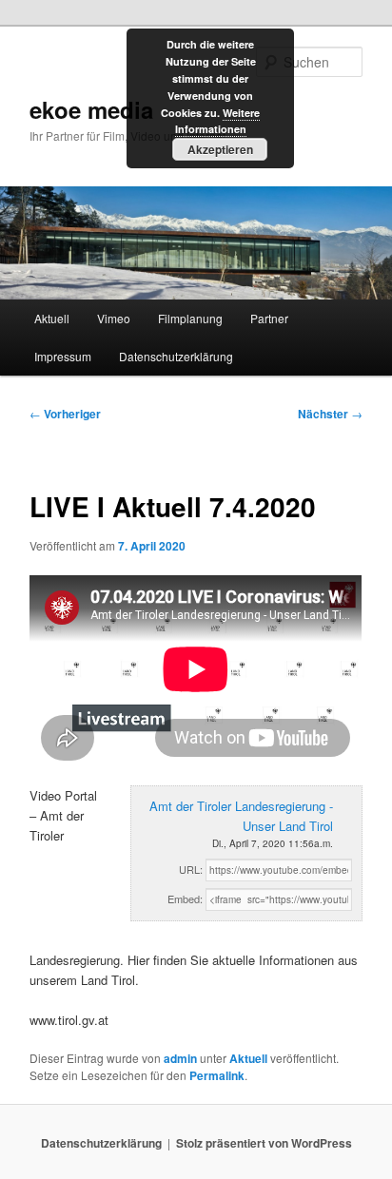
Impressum (62, 356)
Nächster (330, 413)
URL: (191, 869)
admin (180, 1058)
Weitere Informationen (218, 121)
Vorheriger (65, 413)
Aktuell (51, 318)
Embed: (185, 898)
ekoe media (91, 109)
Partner (269, 318)
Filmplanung (190, 318)
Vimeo (113, 318)
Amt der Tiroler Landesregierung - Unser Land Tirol (241, 816)
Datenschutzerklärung (176, 356)
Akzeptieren (220, 149)
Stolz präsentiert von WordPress (264, 1142)
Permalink (217, 1075)
